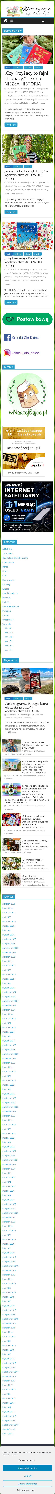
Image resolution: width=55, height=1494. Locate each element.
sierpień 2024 (8, 1009)
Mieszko (33, 280)
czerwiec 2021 (9, 1177)
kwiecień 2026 (9, 921)
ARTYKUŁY (7, 549)
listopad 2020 (8, 1208)
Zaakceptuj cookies (27, 1468)
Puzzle (5, 615)
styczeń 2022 (8, 1146)
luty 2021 (6, 1195)
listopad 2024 (8, 996)
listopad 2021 (8, 1155)
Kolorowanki (8, 580)
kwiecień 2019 (9, 1292)
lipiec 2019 (7, 1279)
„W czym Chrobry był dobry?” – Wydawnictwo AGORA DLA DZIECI (26, 175)
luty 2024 (6, 1036)
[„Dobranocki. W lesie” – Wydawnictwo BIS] (11, 858)
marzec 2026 (8, 925)
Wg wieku (6, 624)
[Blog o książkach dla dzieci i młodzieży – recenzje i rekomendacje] (5, 21)
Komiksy (6, 584)
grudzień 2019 (9, 1257)
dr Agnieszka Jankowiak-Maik (36, 189)
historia (29, 103)
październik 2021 (10, 1160)
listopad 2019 (8, 1261)
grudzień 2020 (9, 1204)
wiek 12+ (18, 68)
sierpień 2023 (8, 1062)
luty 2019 (6, 1301)
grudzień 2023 (9, 1045)
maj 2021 (6, 1182)
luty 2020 (6, 1248)
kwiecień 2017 (9, 1398)
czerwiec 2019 (9, 1283)
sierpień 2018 (8, 1327)
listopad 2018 (8, 1314)
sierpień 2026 (8, 903)
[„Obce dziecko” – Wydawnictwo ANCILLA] (11, 874)
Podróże (6, 602)
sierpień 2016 (8, 1429)
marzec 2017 (8, 1402)
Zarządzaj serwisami (27, 1460)
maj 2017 (6, 1394)
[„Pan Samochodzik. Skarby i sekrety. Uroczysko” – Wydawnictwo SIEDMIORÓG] (11, 839)
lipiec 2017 (7, 1385)
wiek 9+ (38, 68)
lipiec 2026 (7, 908)
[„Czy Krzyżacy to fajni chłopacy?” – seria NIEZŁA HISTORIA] (27, 37)
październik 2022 (10, 1107)
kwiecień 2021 (9, 1186)
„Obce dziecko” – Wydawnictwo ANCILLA (33, 877)
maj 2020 (6, 1235)
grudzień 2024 (9, 992)
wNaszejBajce (25, 88)
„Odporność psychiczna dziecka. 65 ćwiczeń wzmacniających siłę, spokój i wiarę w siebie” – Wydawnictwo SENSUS (36, 821)
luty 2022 (6, 1142)
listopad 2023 (8, 1049)
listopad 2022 (8, 1102)
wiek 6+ (28, 254)
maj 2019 (6, 1288)
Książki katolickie (10, 593)
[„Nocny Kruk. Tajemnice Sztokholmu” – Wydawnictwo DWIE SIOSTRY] (11, 741)
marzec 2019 (8, 1296)
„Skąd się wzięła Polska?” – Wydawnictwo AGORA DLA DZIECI (23, 262)
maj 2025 (6, 970)
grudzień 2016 (9, 1416)
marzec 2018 (8, 1349)
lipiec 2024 (7, 1014)
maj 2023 (6, 1076)
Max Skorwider (39, 103)
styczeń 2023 (8, 1093)
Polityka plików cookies (26, 1490)
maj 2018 (6, 1341)
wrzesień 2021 (9, 1164)
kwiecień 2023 (9, 1080)
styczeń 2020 (8, 1252)
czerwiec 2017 (9, 1389)
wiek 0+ (8, 627)
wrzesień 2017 (9, 1376)
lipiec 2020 (7, 1226)
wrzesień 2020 (9, 1217)
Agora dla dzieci (11, 99)
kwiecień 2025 (9, 974)
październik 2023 (10, 1054)
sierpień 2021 (8, 1168)
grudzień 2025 (9, 939)
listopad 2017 (8, 1367)
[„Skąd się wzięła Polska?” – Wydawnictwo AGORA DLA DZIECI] (27, 223)
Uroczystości (8, 619)
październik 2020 (10, 1213)
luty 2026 (6, 930)
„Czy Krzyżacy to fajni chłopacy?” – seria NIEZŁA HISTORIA (26, 78)
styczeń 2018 (8, 1358)
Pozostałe (6, 611)
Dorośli (5, 566)
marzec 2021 (8, 1190)
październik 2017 (10, 1371)
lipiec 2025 (7, 961)
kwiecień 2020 (9, 1239)
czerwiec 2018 (9, 1336)
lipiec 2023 (7, 1067)
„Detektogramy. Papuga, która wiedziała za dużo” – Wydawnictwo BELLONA (26, 707)
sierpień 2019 (8, 1274)
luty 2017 (6, 1407)
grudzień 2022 (9, 1098)
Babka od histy (24, 99)
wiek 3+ (8, 641)
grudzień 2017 (9, 1363)
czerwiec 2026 (9, 912)
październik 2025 (10, 948)
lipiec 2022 (7, 1120)
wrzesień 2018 (9, 1323)
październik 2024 (10, 1001)
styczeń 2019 (8, 1305)
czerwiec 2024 (9, 1018)
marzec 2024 (8, 1031)
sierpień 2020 (8, 1221)
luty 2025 (6, 983)
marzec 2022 (8, 1137)
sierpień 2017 (8, 1380)
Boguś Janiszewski (38, 99)
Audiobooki (7, 553)
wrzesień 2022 (9, 1111)
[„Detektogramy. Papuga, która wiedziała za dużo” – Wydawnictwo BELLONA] (27, 669)
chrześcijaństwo (11, 280)
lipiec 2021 (7, 1173)
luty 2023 (6, 1089)
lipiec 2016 (7, 1433)
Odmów (27, 1475)
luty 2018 (6, 1354)
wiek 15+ (28, 68)
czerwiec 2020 (9, 1230)
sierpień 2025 (8, 956)
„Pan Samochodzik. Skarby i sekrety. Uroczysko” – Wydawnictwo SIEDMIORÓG (35, 843)
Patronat (6, 597)
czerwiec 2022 (9, 1124)
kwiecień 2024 (9, 1027)
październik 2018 (10, 1319)
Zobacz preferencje (27, 1483)
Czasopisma (8, 562)
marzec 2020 (8, 1243)
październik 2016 (10, 1424)
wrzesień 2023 (9, 1058)
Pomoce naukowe (10, 606)
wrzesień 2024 (9, 1005)
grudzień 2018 (9, 1310)
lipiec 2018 (7, 1332)
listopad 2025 (8, 943)
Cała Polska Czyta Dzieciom (15, 558)
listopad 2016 (8, 1420)
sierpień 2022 (8, 1115)
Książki (8, 68)
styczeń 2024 (8, 1040)
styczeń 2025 (8, 987)
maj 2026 (6, 917)
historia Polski (23, 280)
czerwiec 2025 (9, 965)
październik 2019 (10, 1266)
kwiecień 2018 (9, 1345)
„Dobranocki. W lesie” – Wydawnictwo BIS (33, 861)
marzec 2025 (8, 978)
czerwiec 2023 (9, 1071)
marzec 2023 (8, 1084)
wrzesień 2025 (9, 952)
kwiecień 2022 (9, 1133)
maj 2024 (6, 1023)
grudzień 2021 (9, 1151)
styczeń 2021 (8, 1199)
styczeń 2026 (8, 934)
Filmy (4, 571)
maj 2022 (6, 1129)
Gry (4, 575)
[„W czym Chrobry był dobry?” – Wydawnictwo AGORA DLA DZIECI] (27, 136)
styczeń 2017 (8, 1411)
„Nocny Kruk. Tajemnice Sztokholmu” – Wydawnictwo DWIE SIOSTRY (35, 745)
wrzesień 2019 (9, 1270)
